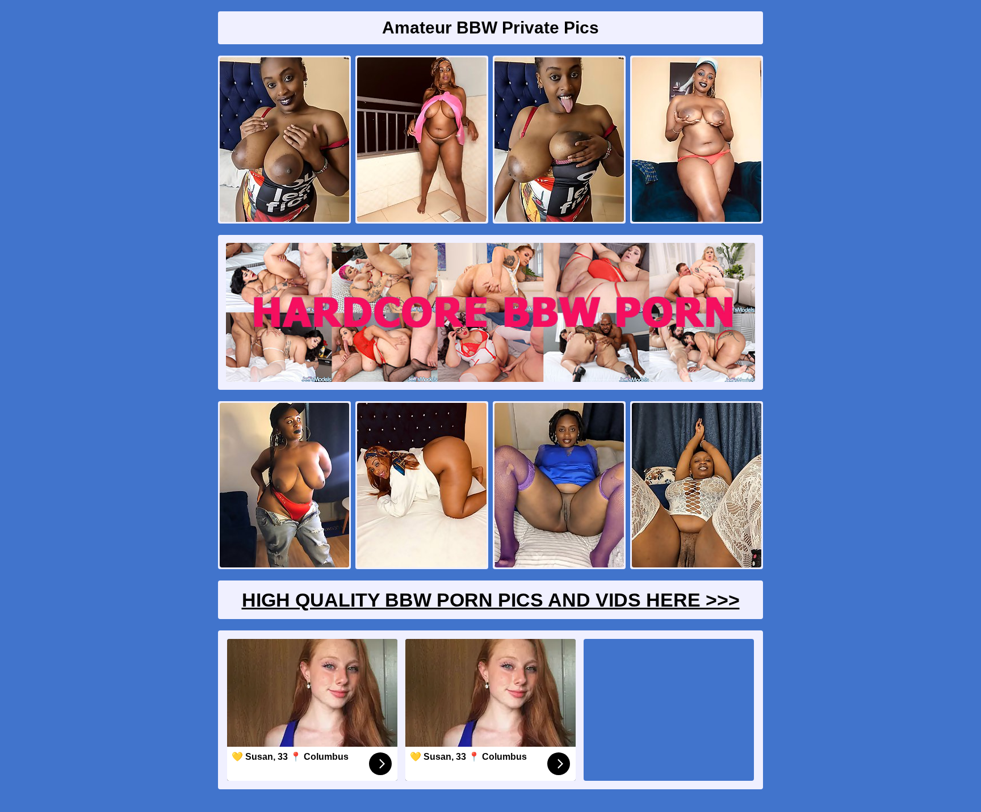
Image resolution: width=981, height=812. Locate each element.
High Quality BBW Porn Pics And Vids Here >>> (491, 600)
